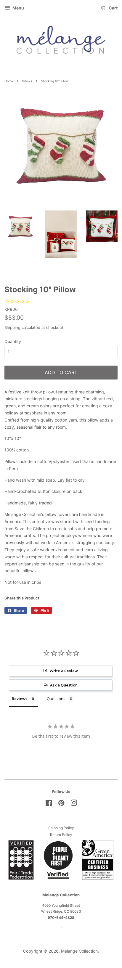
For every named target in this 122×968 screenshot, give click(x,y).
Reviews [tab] (19, 698)
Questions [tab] (56, 698)
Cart (113, 7)
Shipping (12, 327)
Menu (18, 7)
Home (8, 81)
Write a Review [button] (64, 670)
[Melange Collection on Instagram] (73, 804)
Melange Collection (79, 950)
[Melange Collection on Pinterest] (61, 804)
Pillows (27, 81)
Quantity (12, 341)
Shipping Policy (61, 828)
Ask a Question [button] (64, 685)
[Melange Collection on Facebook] (48, 804)
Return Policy (61, 834)
